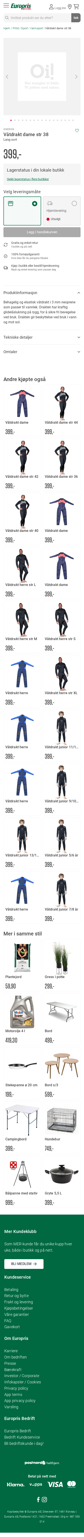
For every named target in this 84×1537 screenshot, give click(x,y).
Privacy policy (16, 1388)
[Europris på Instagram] (44, 1500)
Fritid (16, 28)
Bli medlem (21, 1264)
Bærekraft (13, 1369)
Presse (10, 1363)
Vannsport (36, 28)
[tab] (42, 293)
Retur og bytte (16, 1295)
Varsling (11, 1407)
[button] (7, 76)
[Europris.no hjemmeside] (21, 6)
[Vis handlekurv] (77, 6)
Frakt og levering (18, 1302)
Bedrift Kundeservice (22, 1437)
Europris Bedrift (17, 1431)
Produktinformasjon (20, 292)
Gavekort (12, 1327)
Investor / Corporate (21, 1375)
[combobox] (42, 17)
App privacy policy (20, 1400)
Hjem (6, 28)
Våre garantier (16, 1314)
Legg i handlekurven (42, 232)
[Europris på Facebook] (38, 1500)
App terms (13, 1394)
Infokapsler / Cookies (22, 1382)
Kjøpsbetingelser (18, 1308)
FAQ (7, 1320)
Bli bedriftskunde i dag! (24, 1443)
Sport (24, 28)
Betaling (11, 1289)
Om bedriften (15, 1357)
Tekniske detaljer (18, 337)
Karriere (11, 1351)
